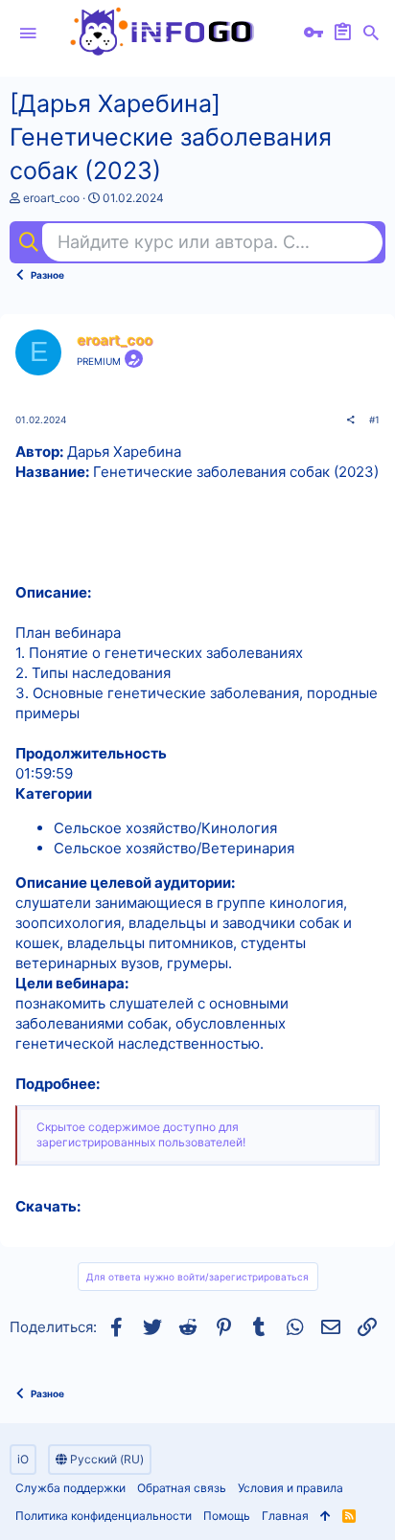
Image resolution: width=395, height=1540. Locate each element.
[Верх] (325, 1516)
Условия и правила (290, 1488)
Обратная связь (181, 1488)
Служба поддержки (70, 1488)
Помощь (226, 1515)
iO (23, 1459)
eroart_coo (51, 198)
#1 (374, 419)
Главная (285, 1515)
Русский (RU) (105, 1459)
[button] (28, 33)
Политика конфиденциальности (103, 1515)
